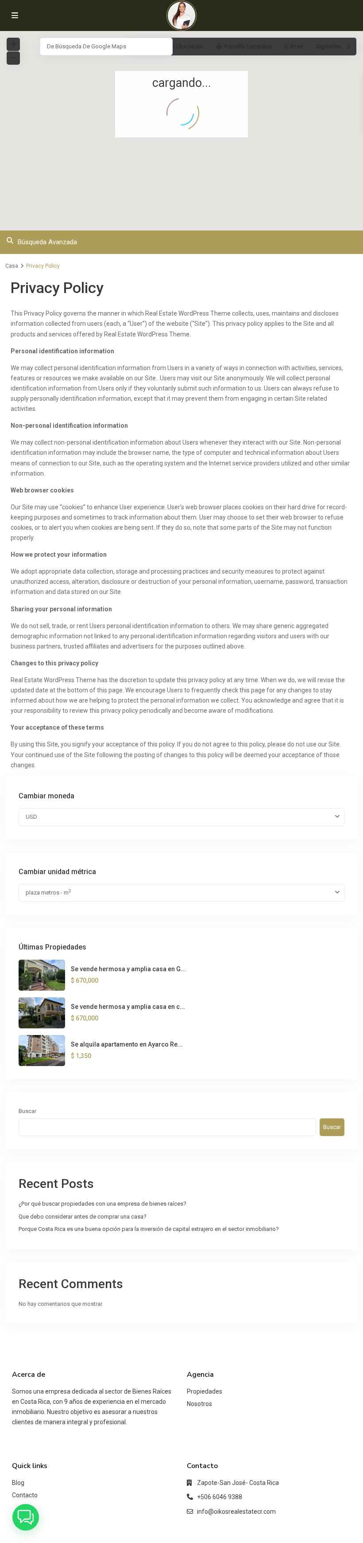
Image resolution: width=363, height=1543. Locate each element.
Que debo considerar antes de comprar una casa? (83, 1216)
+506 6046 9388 (219, 1496)
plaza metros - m (48, 892)
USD (31, 816)
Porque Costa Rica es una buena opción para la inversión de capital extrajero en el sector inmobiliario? (149, 1229)
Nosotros (199, 1403)
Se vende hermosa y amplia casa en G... (128, 969)
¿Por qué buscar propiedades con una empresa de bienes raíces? (102, 1203)
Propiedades (204, 1391)
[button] (25, 1517)
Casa (11, 266)
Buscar (27, 1111)
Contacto (25, 1495)
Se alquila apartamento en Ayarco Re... (127, 1044)
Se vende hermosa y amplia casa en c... (128, 1006)
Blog (18, 1482)
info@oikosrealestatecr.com (236, 1511)
